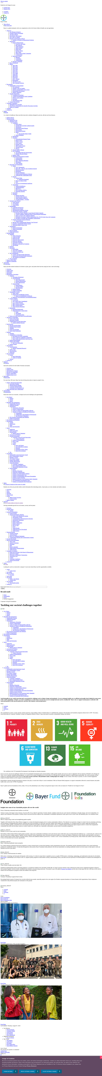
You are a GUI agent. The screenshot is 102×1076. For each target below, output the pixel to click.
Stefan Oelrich (19, 48)
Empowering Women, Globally (20, 211)
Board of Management (18, 42)
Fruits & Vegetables (17, 290)
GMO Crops (13, 349)
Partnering (15, 192)
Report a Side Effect (11, 260)
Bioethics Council (14, 457)
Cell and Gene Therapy (15, 201)
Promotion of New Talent (22, 449)
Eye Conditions (16, 151)
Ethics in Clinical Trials (21, 180)
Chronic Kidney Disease (18, 149)
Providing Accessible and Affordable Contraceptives (28, 218)
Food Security (10, 324)
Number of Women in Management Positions (23, 40)
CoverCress (15, 300)
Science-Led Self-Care (18, 252)
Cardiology (15, 123)
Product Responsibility (15, 340)
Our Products (10, 1033)
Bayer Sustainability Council (16, 456)
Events (11, 355)
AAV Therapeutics (20, 167)
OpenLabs (12, 352)
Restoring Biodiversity (18, 309)
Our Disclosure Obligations (22, 416)
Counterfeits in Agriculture (16, 335)
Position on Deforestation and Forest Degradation (24, 476)
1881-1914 (15, 67)
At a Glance (9, 397)
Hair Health (15, 245)
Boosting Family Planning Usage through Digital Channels (29, 213)
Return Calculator (14, 547)
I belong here (13, 580)
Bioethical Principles (17, 471)
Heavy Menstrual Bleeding (22, 160)
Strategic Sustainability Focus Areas (21, 89)
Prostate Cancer (19, 144)
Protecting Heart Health (18, 239)
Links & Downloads (14, 560)
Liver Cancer (19, 143)
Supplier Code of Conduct (19, 88)
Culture (14, 442)
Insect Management (20, 282)
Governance (9, 453)
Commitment (19, 413)
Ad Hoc (11, 510)
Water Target (16, 293)
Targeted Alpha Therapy (21, 196)
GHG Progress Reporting (19, 306)
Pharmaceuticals (10, 119)
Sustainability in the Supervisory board (19, 454)
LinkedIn (6, 706)
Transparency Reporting (18, 407)
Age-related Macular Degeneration (24, 152)
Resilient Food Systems (15, 326)
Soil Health (18, 313)
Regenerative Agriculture (12, 274)
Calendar (9, 108)
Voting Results (16, 528)
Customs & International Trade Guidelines (22, 96)
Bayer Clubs (15, 441)
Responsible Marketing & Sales (20, 467)
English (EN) (7, 7)
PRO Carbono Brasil (17, 305)
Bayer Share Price (11, 1044)
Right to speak (16, 521)
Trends (14, 166)
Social (8, 428)
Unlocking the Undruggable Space (24, 175)
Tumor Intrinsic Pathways (22, 198)
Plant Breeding (19, 288)
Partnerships (15, 249)
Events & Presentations (12, 512)
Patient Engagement (17, 229)
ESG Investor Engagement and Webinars (19, 417)
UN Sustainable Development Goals (21, 480)
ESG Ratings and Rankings (13, 420)
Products (12, 246)
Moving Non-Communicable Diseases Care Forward (25, 222)
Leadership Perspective (18, 207)
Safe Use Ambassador (18, 343)
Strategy (11, 398)
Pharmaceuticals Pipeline (15, 385)
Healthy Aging (16, 155)
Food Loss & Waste (14, 329)
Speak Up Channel (14, 107)
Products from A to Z (12, 375)
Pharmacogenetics (20, 170)
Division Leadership (17, 61)
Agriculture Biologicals (18, 277)
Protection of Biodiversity (19, 472)
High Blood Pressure (20, 131)
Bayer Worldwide (14, 62)
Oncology (15, 137)
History (11, 64)
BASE (14, 469)
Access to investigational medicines (24, 183)
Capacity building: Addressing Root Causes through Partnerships (31, 214)
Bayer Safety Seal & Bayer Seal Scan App (23, 339)
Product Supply (13, 344)
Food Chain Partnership (15, 330)
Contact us (9, 584)
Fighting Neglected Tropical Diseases (21, 219)
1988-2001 (15, 75)
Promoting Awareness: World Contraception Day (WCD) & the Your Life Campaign (35, 217)
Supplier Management (15, 461)
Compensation (19, 54)
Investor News (10, 509)
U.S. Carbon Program (18, 302)
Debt (11, 545)
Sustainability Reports (15, 403)
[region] (51, 1066)
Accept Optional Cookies (49, 1071)
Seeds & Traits (16, 283)
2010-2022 (15, 77)
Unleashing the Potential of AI (17, 388)
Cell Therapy (16, 203)
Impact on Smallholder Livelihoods (24, 296)
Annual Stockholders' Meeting (17, 514)
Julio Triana (18, 52)
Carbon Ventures (13, 298)
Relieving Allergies (17, 241)
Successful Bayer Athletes (22, 446)
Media (5, 483)
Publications (9, 271)
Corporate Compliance (12, 103)
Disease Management (21, 281)
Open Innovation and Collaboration (15, 389)
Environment (10, 421)
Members (18, 57)
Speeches (9, 493)
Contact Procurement (14, 101)
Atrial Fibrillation (20, 135)
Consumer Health (11, 1031)
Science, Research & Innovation (14, 382)
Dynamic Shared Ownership (16, 33)
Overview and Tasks (20, 44)
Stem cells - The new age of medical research (26, 168)
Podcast (11, 359)
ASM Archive (16, 530)
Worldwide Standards (24, 179)
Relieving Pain (16, 238)
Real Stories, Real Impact (16, 36)
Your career (9, 576)
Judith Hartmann (19, 46)
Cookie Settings (8, 1071)
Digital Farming (16, 289)
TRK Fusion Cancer (20, 145)
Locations (6, 11)
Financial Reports (11, 532)
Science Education (20, 438)
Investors (6, 501)
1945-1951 (15, 71)
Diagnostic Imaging (20, 191)
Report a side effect (5, 1052)
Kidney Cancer (19, 141)
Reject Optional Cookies (27, 1071)
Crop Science (10, 1032)
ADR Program (13, 549)
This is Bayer (7, 24)
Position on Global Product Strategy (21, 473)
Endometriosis (19, 159)
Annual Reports (13, 534)
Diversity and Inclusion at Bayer (17, 38)
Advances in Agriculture (12, 317)
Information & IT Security (16, 104)
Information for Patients (12, 370)
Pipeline (14, 176)
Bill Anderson (19, 45)
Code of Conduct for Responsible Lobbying (23, 410)
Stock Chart (12, 541)
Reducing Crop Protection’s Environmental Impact (24, 297)
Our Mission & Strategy (15, 32)
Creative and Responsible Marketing (21, 254)
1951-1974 (15, 72)
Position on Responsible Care (19, 475)
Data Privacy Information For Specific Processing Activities (24, 105)
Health (5, 111)
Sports (14, 444)
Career (5, 563)
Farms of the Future (14, 318)
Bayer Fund (3, 857)
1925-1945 (15, 69)
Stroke (17, 132)
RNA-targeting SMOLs (21, 190)
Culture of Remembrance (18, 440)
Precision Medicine (20, 172)
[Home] (4, 20)
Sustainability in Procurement (16, 85)
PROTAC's (18, 188)
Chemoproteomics (20, 187)
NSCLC (17, 148)
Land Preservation (20, 314)
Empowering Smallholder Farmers (21, 294)
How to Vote (16, 525)
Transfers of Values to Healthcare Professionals (24, 412)
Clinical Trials (19, 178)
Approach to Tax (14, 556)
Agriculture (6, 262)
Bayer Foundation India (6, 900)
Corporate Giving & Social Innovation (22, 437)
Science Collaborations (18, 409)
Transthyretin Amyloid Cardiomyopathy (25, 125)
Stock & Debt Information (13, 540)
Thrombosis (18, 127)
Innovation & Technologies (16, 164)
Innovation (12, 248)
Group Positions (13, 468)
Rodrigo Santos (19, 50)
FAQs (14, 526)
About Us (9, 30)
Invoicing (15, 99)
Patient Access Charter (18, 209)
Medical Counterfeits (11, 261)
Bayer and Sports (20, 445)
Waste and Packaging (15, 426)
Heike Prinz (18, 49)
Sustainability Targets (15, 292)
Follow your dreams (14, 578)
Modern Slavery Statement (19, 433)
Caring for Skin (16, 237)
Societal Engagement (14, 436)
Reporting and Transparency (13, 402)
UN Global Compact (14, 459)
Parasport (18, 448)
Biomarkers (18, 171)
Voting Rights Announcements (17, 548)
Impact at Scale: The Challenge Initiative (25, 215)
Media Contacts (10, 500)
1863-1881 (15, 65)
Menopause (18, 162)
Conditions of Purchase (18, 95)
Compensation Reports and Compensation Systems (22, 537)
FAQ (17, 182)
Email (5, 707)
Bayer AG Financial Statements (17, 536)
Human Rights (13, 432)
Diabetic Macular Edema (21, 154)
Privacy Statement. (32, 1066)
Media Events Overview (15, 497)
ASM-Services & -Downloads (20, 529)
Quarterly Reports (14, 533)
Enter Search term (5, 586)
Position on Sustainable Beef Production (22, 481)
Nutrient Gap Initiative (66, 869)
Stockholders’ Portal (17, 517)
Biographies (15, 80)
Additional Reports (14, 405)
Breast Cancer (19, 140)
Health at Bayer (10, 117)
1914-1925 (15, 68)
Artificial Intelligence (20, 186)
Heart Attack (19, 124)
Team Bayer (12, 41)
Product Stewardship (14, 341)
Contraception (19, 158)
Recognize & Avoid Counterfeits (20, 336)
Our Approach (16, 87)
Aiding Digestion (17, 235)
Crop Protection (16, 278)
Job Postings (9, 1040)
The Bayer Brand (14, 34)
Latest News (9, 1041)
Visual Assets (10, 494)
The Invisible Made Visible (25, 133)
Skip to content (4, 1)
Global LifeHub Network (19, 322)
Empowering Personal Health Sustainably (22, 256)
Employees (12, 429)
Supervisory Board (17, 56)
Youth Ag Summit (17, 357)
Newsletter (9, 1043)
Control (11, 557)
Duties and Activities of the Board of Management (21, 552)
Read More (3, 942)
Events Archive (13, 499)
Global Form (4, 1051)
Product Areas (10, 369)
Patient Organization (17, 227)
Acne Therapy (19, 163)
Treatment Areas (13, 121)
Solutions (12, 234)
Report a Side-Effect (11, 373)
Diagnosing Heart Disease (22, 128)
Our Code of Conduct (15, 37)
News (8, 490)
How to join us (10, 573)
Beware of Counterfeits (12, 372)
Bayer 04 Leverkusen (21, 450)
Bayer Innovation (17, 356)
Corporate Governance (12, 551)
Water (17, 312)
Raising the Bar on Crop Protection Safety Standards (25, 479)
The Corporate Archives (18, 83)
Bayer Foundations (5, 897)
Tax (10, 452)
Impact (11, 401)
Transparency (13, 226)
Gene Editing (16, 205)
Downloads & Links (17, 100)
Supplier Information (14, 93)
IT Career (12, 574)
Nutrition (12, 328)
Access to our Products (15, 434)
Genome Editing (19, 286)
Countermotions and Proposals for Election (23, 518)
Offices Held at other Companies (23, 53)
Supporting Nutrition (17, 242)
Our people (9, 577)
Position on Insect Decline (19, 477)
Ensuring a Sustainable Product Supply (22, 223)
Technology (15, 184)
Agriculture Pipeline (14, 384)
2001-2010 (15, 76)
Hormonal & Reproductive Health (21, 156)
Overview (9, 269)
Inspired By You (13, 120)
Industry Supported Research (19, 348)
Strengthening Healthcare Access (20, 210)
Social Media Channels (12, 1045)
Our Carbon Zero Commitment (20, 301)
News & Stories (13, 230)
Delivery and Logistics (18, 97)
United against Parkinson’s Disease (24, 174)
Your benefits (10, 581)
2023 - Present (16, 79)
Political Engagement (15, 418)
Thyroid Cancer (19, 147)
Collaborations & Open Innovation (18, 321)
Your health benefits (14, 583)
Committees (18, 58)
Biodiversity (12, 308)
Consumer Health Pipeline (16, 386)
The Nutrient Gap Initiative (19, 257)
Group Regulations (14, 463)
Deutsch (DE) (7, 9)
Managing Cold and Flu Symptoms (21, 243)
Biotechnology (19, 285)
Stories (8, 492)
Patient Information (14, 231)
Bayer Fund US (4, 898)
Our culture (9, 572)
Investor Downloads (11, 538)
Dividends (12, 544)
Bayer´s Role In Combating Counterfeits (22, 337)
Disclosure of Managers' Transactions (18, 555)
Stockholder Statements (18, 520)
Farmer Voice (10, 270)
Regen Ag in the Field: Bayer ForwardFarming (21, 316)
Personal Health (10, 233)
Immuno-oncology (20, 195)
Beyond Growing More (15, 325)
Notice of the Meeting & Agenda (20, 516)
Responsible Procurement (19, 91)
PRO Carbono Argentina (18, 304)
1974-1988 (15, 73)
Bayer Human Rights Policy (19, 465)
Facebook (6, 709)
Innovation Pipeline (14, 320)
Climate (11, 422)
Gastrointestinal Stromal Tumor (23, 139)
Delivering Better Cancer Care (20, 225)
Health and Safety (14, 430)
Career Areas (13, 570)
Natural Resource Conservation (20, 310)
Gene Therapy (16, 202)
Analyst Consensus (14, 543)
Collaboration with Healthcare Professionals (26, 414)
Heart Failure (19, 129)
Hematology (15, 136)
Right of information (17, 522)
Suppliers (12, 333)
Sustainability (13, 206)
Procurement (10, 84)
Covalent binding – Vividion (22, 199)
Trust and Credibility (17, 250)
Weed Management (20, 279)
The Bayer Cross (17, 81)
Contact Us (6, 13)
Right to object (16, 524)
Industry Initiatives (17, 92)
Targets (11, 399)
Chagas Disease (19, 221)
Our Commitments (14, 253)
